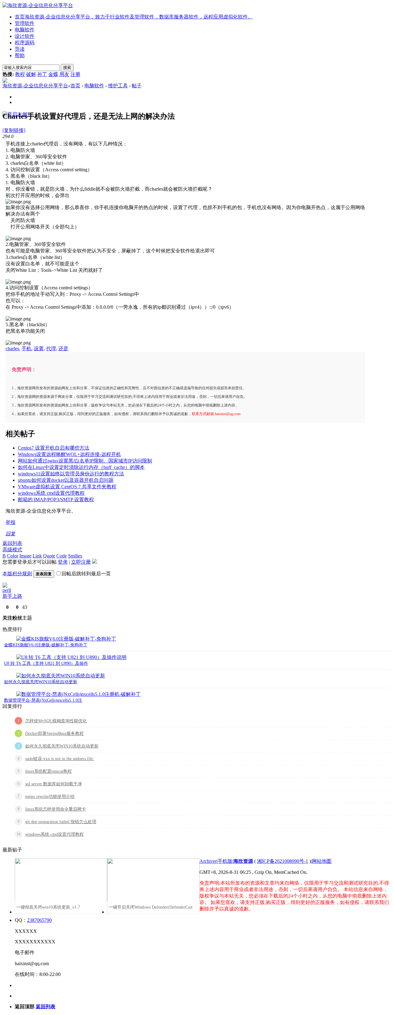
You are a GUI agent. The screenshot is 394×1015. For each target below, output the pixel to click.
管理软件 (24, 23)
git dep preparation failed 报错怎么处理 (60, 821)
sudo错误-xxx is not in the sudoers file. (59, 758)
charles (12, 348)
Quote (49, 555)
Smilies (75, 555)
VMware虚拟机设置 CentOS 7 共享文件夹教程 (67, 486)
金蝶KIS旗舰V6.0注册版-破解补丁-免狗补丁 (45, 645)
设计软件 (24, 36)
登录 (63, 562)
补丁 (42, 74)
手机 (26, 348)
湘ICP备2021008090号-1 (282, 861)
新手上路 (12, 596)
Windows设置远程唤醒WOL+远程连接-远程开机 (69, 454)
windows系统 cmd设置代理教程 (51, 493)
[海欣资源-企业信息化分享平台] (37, 5)
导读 (20, 49)
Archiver (208, 861)
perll (6, 590)
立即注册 (81, 562)
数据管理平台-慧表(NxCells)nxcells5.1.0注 (43, 700)
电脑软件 (24, 29)
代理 (51, 348)
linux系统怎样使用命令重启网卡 (55, 809)
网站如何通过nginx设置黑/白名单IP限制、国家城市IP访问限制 (85, 460)
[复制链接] (13, 130)
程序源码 (24, 42)
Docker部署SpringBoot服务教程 (54, 733)
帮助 (20, 55)
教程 (20, 74)
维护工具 (118, 85)
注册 (75, 74)
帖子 (137, 85)
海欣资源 (243, 861)
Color (12, 555)
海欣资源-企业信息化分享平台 (35, 85)
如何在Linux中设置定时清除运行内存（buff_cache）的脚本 (81, 467)
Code (61, 555)
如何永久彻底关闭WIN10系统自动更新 (40, 682)
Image (25, 555)
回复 (10, 533)
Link (37, 555)
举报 (10, 522)
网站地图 (322, 861)
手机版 (225, 861)
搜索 (67, 67)
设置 (39, 348)
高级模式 (12, 549)
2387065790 (39, 920)
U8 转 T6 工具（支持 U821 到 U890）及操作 (46, 663)
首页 (134, 16)
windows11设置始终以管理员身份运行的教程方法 (71, 473)
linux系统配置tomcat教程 (48, 771)
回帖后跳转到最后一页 (86, 573)
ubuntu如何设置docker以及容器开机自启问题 (66, 480)
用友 (64, 74)
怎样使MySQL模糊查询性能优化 (56, 721)
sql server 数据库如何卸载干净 (53, 784)
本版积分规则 (17, 573)
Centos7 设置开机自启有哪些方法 (53, 447)
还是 (63, 348)
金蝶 (53, 74)
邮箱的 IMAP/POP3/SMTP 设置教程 (56, 499)
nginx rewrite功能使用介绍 (49, 796)
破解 (31, 74)
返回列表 (12, 543)
